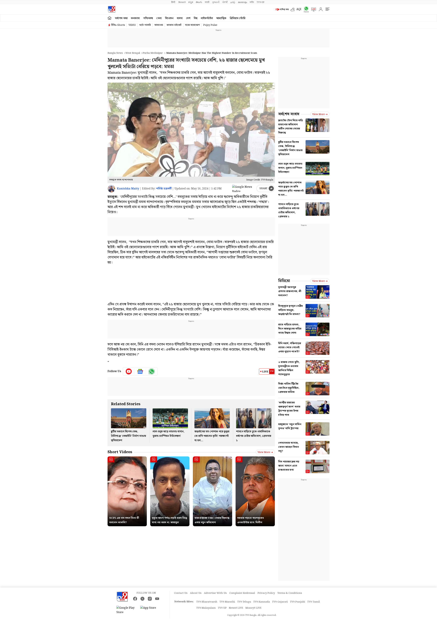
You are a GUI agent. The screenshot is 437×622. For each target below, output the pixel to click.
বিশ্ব (195, 18)
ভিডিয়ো (284, 281)
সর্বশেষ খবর (121, 18)
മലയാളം (242, 2)
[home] (109, 18)
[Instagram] (150, 599)
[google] (243, 188)
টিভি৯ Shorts (118, 25)
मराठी (207, 2)
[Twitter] (142, 599)
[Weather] (293, 9)
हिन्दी (173, 2)
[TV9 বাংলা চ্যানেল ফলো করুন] (305, 9)
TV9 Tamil (313, 602)
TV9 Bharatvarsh (206, 602)
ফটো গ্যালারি (145, 25)
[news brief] (282, 9)
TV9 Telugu (244, 602)
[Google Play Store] (127, 610)
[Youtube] (129, 371)
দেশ (188, 18)
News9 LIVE (236, 608)
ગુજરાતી (216, 2)
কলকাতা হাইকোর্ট (174, 25)
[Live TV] (312, 9)
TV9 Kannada (261, 602)
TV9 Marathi (227, 602)
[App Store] (151, 610)
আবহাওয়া (158, 25)
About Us (195, 593)
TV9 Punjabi (297, 602)
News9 (182, 2)
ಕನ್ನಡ (190, 2)
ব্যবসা (180, 18)
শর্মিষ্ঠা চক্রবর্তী (164, 189)
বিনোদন (169, 18)
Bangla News (115, 53)
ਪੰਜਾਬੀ (225, 2)
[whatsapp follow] (151, 371)
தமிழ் (232, 2)
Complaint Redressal (242, 593)
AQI (298, 9)
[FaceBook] (135, 599)
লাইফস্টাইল (207, 18)
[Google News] (140, 371)
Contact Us (180, 593)
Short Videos (120, 452)
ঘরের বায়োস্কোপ (192, 25)
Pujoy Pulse (210, 25)
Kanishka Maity (128, 189)
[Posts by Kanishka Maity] (111, 189)
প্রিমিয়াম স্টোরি (237, 18)
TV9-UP (260, 2)
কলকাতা (135, 18)
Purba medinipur (153, 53)
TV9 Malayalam (206, 608)
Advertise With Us (215, 593)
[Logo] (112, 9)
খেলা (159, 18)
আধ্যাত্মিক (221, 18)
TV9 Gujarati (280, 602)
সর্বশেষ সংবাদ (288, 114)
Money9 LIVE (253, 608)
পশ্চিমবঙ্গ (148, 18)
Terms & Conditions (289, 593)
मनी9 (252, 2)
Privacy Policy (266, 593)
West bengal (132, 53)
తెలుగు (199, 2)
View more (264, 452)
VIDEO (132, 25)
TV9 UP (222, 608)
